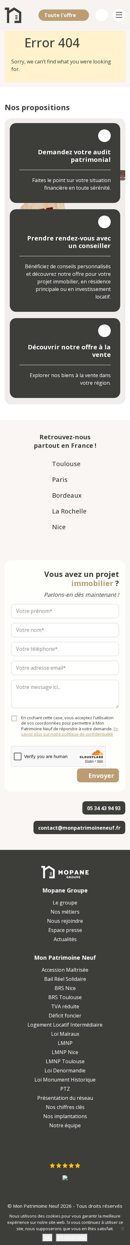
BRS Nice (65, 988)
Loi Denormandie (65, 1070)
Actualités (65, 939)
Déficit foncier (65, 1015)
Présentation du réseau (65, 1097)
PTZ (65, 1088)
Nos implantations (65, 1116)
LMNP (65, 1043)
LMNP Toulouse (65, 1061)
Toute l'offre (60, 15)
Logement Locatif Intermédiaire (65, 1024)
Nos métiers (65, 911)
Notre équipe (65, 1125)
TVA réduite (65, 1006)
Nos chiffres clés (65, 1107)
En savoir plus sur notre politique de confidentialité (69, 731)
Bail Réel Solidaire (65, 978)
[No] (122, 1228)
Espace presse (65, 930)
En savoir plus (71, 1238)
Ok (47, 1238)
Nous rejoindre (65, 920)
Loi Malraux (65, 1033)
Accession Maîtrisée (65, 969)
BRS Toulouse (65, 997)
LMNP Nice (65, 1052)
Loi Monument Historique (65, 1079)
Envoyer (101, 775)
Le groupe (65, 902)
